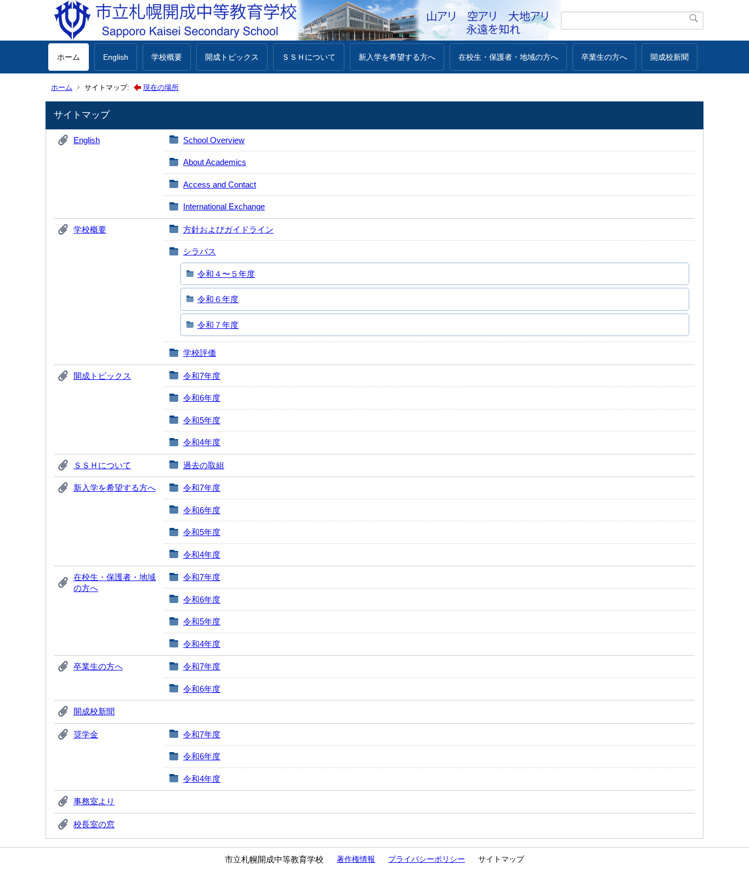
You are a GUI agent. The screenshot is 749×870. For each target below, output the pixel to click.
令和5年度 (201, 420)
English (115, 57)
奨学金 (85, 734)
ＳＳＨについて (309, 57)
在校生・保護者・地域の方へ (508, 57)
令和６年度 (218, 299)
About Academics (214, 162)
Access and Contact (219, 184)
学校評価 (199, 352)
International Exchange (224, 206)
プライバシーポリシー (426, 859)
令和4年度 (201, 442)
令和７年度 (218, 324)
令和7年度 (201, 375)
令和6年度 (201, 397)
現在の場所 (161, 87)
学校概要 (166, 57)
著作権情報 (356, 859)
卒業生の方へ (604, 57)
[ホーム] (304, 20)
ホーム (68, 57)
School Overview (214, 140)
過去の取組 (203, 465)
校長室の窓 (94, 824)
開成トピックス (232, 57)
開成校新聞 (669, 57)
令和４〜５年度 (226, 273)
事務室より (94, 801)
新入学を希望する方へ (397, 57)
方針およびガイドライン (228, 229)
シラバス (199, 251)
